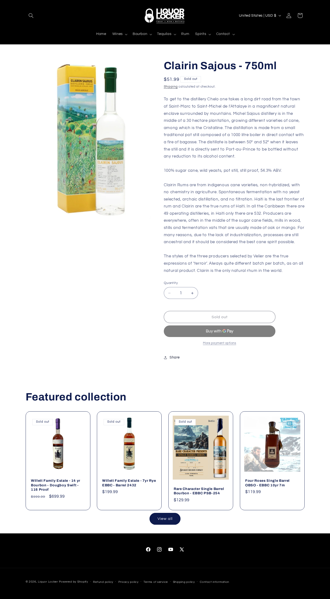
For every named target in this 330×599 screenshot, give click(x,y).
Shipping (171, 86)
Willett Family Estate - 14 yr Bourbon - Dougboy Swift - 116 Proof (55, 485)
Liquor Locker (48, 581)
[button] (31, 15)
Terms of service (155, 582)
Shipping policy (184, 582)
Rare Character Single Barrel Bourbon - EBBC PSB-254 (199, 491)
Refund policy (103, 582)
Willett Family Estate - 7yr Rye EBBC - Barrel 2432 (129, 483)
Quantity (171, 283)
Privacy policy (128, 582)
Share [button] (175, 357)
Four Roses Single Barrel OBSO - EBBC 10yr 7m (267, 483)
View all (165, 519)
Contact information (214, 582)
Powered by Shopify (73, 581)
